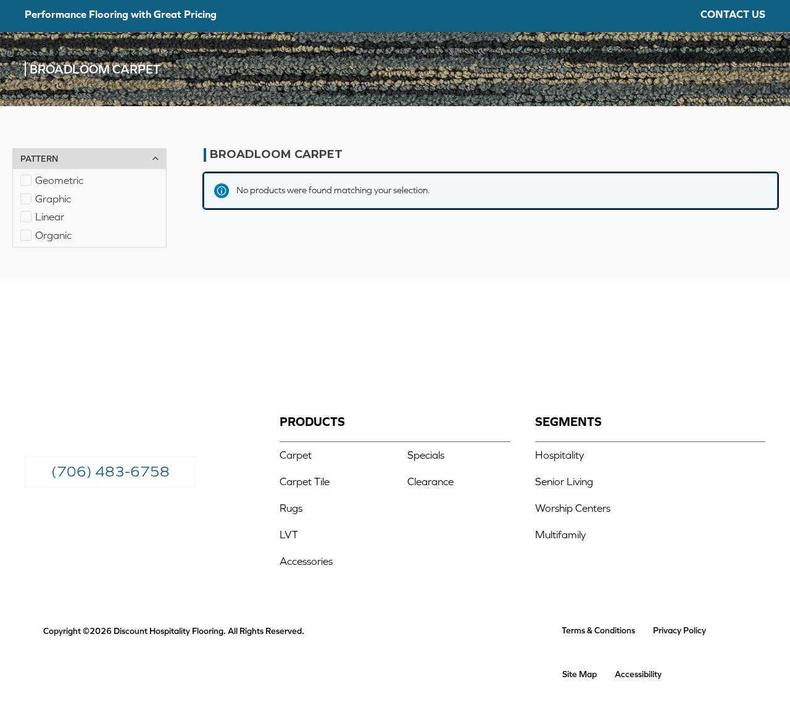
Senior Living (564, 481)
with (121, 14)
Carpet (296, 455)
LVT (289, 534)
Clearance (430, 481)
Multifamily (560, 534)
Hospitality (559, 455)
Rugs (291, 508)
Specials (427, 455)
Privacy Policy (679, 630)
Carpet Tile (305, 481)
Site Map (579, 674)
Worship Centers (572, 508)
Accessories (306, 561)
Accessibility (638, 674)
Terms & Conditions (598, 630)
